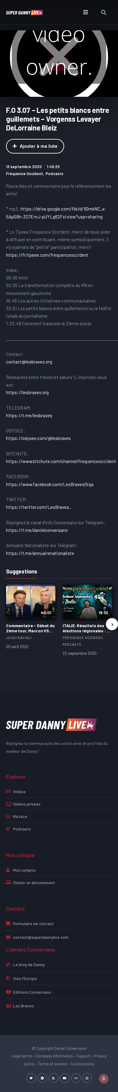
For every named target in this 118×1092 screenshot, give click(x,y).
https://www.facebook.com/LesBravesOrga (49, 484)
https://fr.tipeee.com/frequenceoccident (47, 255)
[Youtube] (65, 1078)
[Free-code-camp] (76, 1078)
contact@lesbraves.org (29, 361)
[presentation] (112, 624)
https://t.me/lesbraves (29, 415)
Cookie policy (82, 1063)
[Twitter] (31, 1078)
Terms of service (52, 1063)
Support (83, 1055)
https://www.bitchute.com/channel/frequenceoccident (61, 461)
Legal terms (21, 1055)
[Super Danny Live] (51, 724)
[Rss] (53, 1078)
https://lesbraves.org (27, 392)
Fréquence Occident (24, 173)
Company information (54, 1055)
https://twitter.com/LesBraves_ (38, 507)
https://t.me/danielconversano (37, 530)
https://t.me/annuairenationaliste (40, 553)
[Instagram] (87, 1078)
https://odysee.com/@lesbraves (38, 438)
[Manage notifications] (104, 1079)
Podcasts (54, 173)
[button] (85, 12)
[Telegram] (42, 1078)
